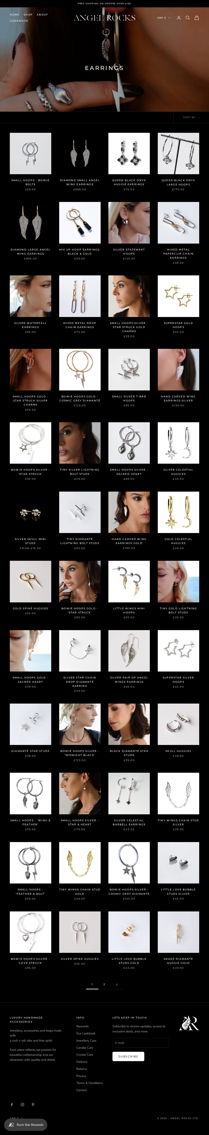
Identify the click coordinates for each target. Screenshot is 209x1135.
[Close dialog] (158, 539)
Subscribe (124, 582)
